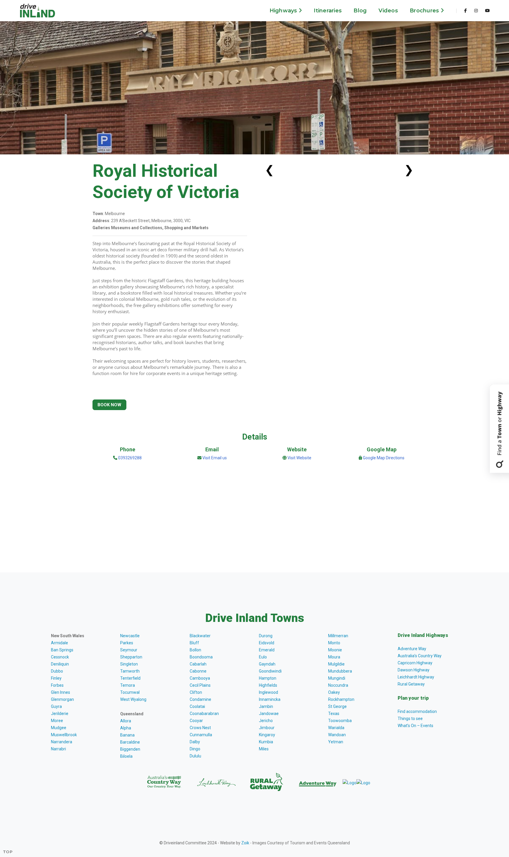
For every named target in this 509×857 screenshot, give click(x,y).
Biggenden (130, 749)
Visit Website (299, 457)
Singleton (129, 664)
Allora (125, 721)
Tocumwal (130, 692)
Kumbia (266, 741)
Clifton (196, 692)
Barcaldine (130, 742)
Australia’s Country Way (420, 655)
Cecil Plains (200, 685)
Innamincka (269, 699)
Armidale (59, 642)
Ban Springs (62, 650)
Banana (127, 735)
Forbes (57, 685)
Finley (56, 678)
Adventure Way (412, 648)
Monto (334, 642)
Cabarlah (198, 664)
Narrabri (58, 749)
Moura (334, 657)
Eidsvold (266, 642)
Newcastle (130, 635)
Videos (388, 10)
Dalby (195, 741)
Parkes (126, 642)
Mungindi (336, 678)
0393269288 (129, 457)
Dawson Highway (413, 670)
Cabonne (198, 671)
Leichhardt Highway (416, 677)
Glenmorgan (62, 699)
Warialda (336, 727)
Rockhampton (341, 699)
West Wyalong (133, 699)
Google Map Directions (383, 457)
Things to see (410, 718)
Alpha (125, 728)
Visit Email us (214, 457)
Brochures (425, 10)
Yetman (335, 741)
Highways (284, 10)
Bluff (194, 642)
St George (337, 706)
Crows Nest (200, 727)
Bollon (195, 650)
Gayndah (267, 664)
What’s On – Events (415, 725)
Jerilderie (59, 713)
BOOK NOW (109, 404)
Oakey (334, 692)
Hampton (267, 678)
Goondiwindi (270, 671)
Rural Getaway (411, 684)
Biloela (126, 756)
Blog (360, 10)
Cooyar (196, 720)
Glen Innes (60, 692)
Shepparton (131, 657)
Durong (265, 635)
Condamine (200, 699)
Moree (57, 720)
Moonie (335, 650)
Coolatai (197, 706)
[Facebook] (465, 10)
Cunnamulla (201, 734)
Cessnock (60, 657)
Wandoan (337, 734)
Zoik (245, 843)
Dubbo (57, 671)
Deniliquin (60, 664)
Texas (333, 713)
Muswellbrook (64, 734)
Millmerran (338, 635)
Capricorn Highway (415, 662)
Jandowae (269, 713)
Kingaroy (267, 734)
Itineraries (328, 10)
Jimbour (267, 727)
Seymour (128, 650)
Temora (127, 685)
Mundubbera (340, 671)
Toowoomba (340, 720)
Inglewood (268, 692)
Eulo (263, 657)
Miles (264, 749)
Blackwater (200, 635)
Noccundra (338, 685)
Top (8, 851)
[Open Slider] (499, 428)
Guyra (56, 706)
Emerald (267, 650)
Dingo (195, 749)
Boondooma (201, 657)
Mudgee (58, 727)
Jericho (266, 720)
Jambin (266, 706)
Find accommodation (417, 711)
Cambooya (200, 678)
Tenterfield (130, 678)
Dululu (195, 756)
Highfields (268, 685)
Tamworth (130, 671)
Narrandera (61, 741)
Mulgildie (336, 664)
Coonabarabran (204, 713)
